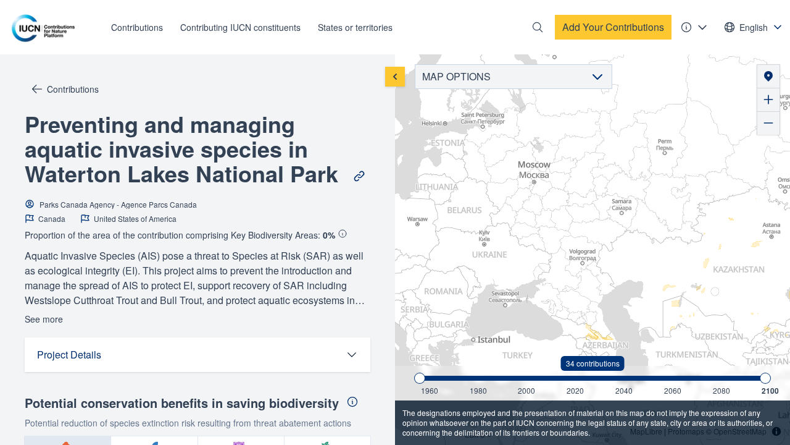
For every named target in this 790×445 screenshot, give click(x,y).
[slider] (420, 378)
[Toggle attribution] (776, 431)
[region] (592, 249)
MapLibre (646, 431)
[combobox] (753, 27)
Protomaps (686, 431)
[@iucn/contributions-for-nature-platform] (46, 27)
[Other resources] (694, 27)
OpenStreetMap (740, 431)
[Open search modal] (537, 27)
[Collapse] (395, 77)
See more (44, 319)
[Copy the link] (359, 176)
